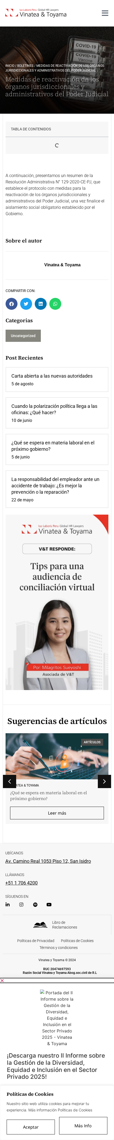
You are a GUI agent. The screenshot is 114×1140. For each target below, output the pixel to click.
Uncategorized (23, 336)
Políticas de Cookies (77, 941)
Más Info (83, 1125)
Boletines (25, 66)
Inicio (9, 66)
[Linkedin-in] (7, 904)
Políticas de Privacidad (35, 941)
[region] (57, 1112)
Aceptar (31, 1127)
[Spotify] (35, 904)
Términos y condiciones (59, 947)
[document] (57, 1059)
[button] (11, 304)
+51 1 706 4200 (21, 883)
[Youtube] (49, 904)
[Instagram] (21, 904)
